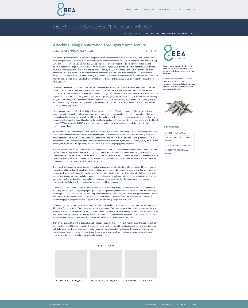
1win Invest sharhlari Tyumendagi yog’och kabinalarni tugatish (141, 281)
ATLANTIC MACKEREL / (177, 139)
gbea (57, 51)
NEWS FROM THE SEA (137, 33)
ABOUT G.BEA (132, 10)
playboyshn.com (146, 114)
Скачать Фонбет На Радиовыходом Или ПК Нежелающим (71, 281)
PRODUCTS (149, 10)
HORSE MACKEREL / (176, 151)
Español (193, 304)
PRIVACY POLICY (166, 304)
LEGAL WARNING (150, 304)
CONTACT (190, 10)
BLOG (178, 10)
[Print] (146, 51)
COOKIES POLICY (181, 304)
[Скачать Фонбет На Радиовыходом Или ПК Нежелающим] (71, 264)
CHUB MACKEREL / (179, 145)
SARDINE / (177, 133)
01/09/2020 (70, 51)
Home (125, 33)
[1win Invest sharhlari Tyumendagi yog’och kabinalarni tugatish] (141, 264)
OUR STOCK (164, 10)
